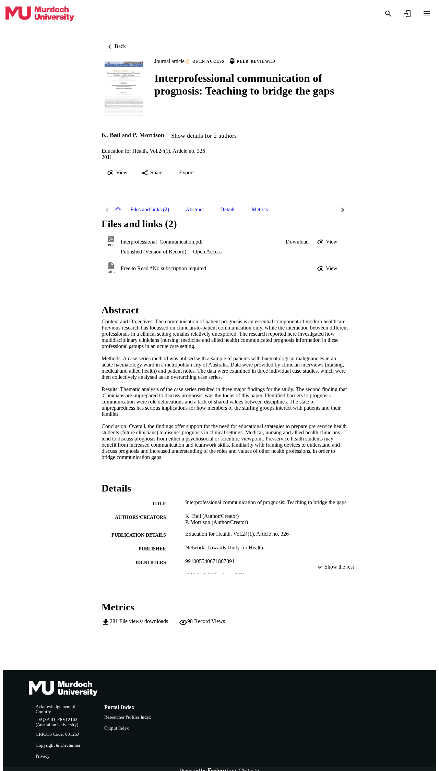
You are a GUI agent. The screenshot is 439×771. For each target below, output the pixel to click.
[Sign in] (407, 14)
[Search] (388, 14)
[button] (297, 242)
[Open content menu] (427, 13)
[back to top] (118, 210)
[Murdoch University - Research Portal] (39, 14)
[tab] (149, 209)
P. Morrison (148, 135)
